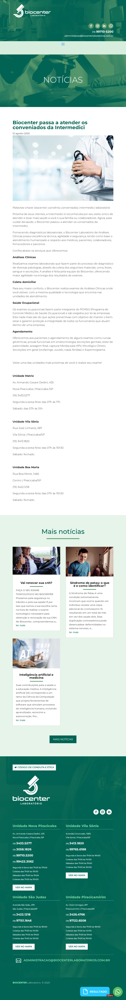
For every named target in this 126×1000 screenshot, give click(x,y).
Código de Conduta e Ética (36, 767)
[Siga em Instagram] (97, 26)
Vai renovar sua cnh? (36, 583)
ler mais (20, 625)
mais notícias (63, 739)
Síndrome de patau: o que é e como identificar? (89, 584)
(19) (102, 32)
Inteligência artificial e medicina (36, 676)
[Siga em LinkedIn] (104, 26)
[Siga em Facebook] (91, 26)
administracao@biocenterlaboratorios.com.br (88, 35)
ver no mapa (23, 887)
